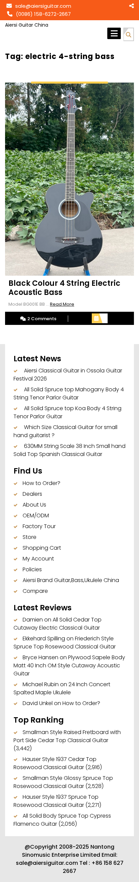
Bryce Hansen (40, 657)
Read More (62, 304)
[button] (128, 33)
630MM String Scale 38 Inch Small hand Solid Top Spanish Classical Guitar (69, 450)
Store (29, 537)
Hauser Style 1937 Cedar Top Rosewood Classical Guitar (54, 763)
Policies (32, 569)
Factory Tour (39, 526)
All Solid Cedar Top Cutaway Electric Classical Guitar (57, 624)
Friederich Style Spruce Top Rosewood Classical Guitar (64, 642)
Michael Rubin (41, 684)
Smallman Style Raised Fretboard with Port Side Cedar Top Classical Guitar (67, 736)
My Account (38, 558)
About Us (34, 505)
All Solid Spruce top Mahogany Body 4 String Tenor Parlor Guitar (68, 393)
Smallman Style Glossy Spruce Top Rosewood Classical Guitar (63, 782)
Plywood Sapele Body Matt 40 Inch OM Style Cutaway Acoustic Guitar (69, 665)
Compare (35, 591)
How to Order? (41, 483)
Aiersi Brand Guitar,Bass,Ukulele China (71, 580)
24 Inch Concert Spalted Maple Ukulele (61, 688)
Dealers (32, 494)
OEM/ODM (36, 515)
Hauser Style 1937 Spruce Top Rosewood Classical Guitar (56, 801)
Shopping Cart (42, 548)
